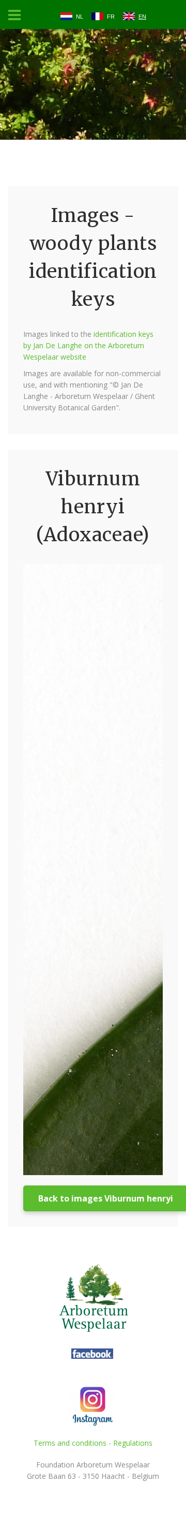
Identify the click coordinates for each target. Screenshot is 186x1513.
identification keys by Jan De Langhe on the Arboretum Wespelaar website (88, 345)
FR (111, 16)
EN (142, 16)
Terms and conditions (70, 1443)
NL (79, 16)
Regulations (132, 1443)
